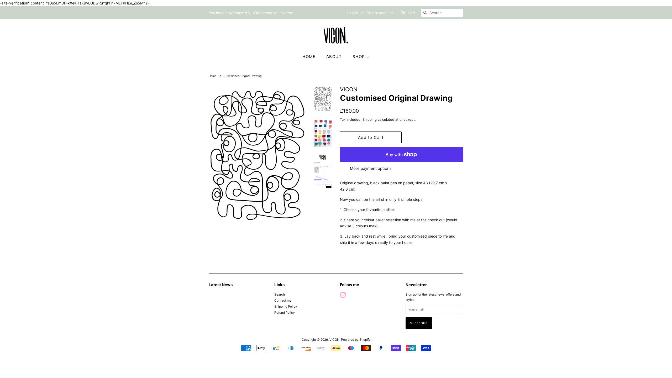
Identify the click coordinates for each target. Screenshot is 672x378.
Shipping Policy (285, 306)
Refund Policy (284, 312)
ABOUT (334, 56)
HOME (309, 56)
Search (279, 294)
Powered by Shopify (356, 340)
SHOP (360, 56)
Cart (411, 12)
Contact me (282, 300)
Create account (379, 12)
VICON (334, 340)
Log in (352, 12)
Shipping (370, 119)
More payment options (371, 168)
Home (212, 76)
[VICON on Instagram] (343, 296)
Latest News (221, 284)
